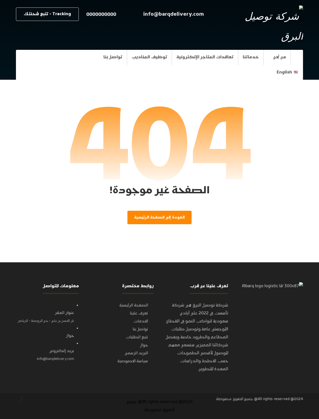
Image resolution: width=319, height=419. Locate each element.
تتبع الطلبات (137, 337)
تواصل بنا (140, 329)
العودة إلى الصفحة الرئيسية (159, 217)
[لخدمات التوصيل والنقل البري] (272, 25)
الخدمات (141, 321)
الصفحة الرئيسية (133, 305)
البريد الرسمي (136, 353)
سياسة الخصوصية (132, 361)
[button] (25, 57)
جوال (144, 345)
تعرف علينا (139, 313)
